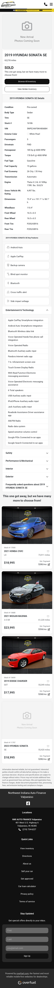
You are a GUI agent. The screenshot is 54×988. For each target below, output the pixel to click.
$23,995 (9, 627)
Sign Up (27, 956)
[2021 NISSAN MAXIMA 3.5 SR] (27, 590)
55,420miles (44, 749)
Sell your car (27, 871)
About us (27, 863)
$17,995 (9, 692)
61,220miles (44, 620)
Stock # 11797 (9, 742)
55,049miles (44, 685)
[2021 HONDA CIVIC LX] (27, 525)
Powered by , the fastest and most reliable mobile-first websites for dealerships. (27, 975)
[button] (45, 4)
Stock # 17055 (9, 548)
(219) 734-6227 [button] (29, 829)
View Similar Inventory (27, 89)
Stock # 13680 (9, 613)
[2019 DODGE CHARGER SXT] (27, 655)
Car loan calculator (27, 886)
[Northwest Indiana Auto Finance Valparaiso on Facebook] (27, 803)
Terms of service (27, 901)
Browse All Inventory (27, 81)
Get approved (27, 879)
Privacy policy (27, 894)
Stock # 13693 (9, 678)
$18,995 (9, 562)
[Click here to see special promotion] (27, 10)
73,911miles (44, 555)
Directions (27, 856)
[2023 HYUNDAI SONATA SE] (27, 720)
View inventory (27, 848)
